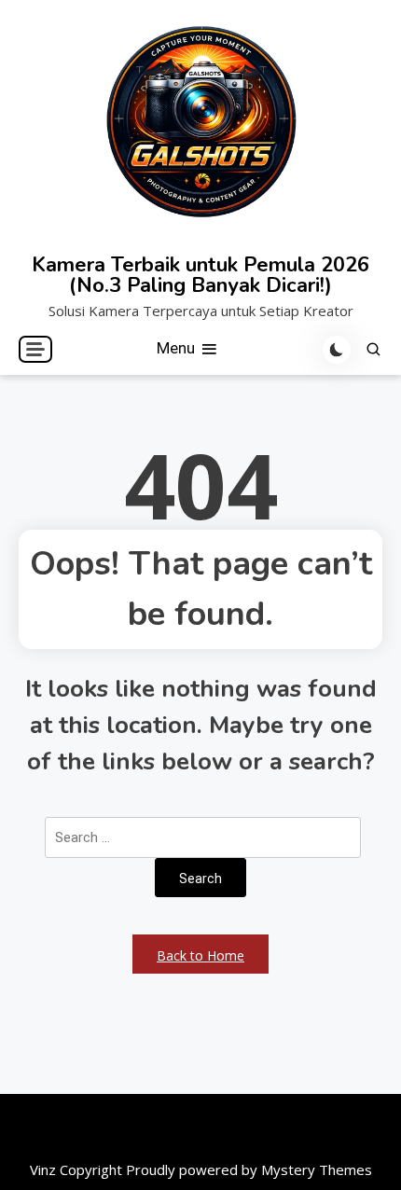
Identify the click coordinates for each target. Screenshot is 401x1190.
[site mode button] (337, 350)
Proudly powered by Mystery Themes (249, 1169)
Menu (178, 348)
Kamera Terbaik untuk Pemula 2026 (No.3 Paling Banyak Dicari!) (200, 275)
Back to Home (200, 955)
